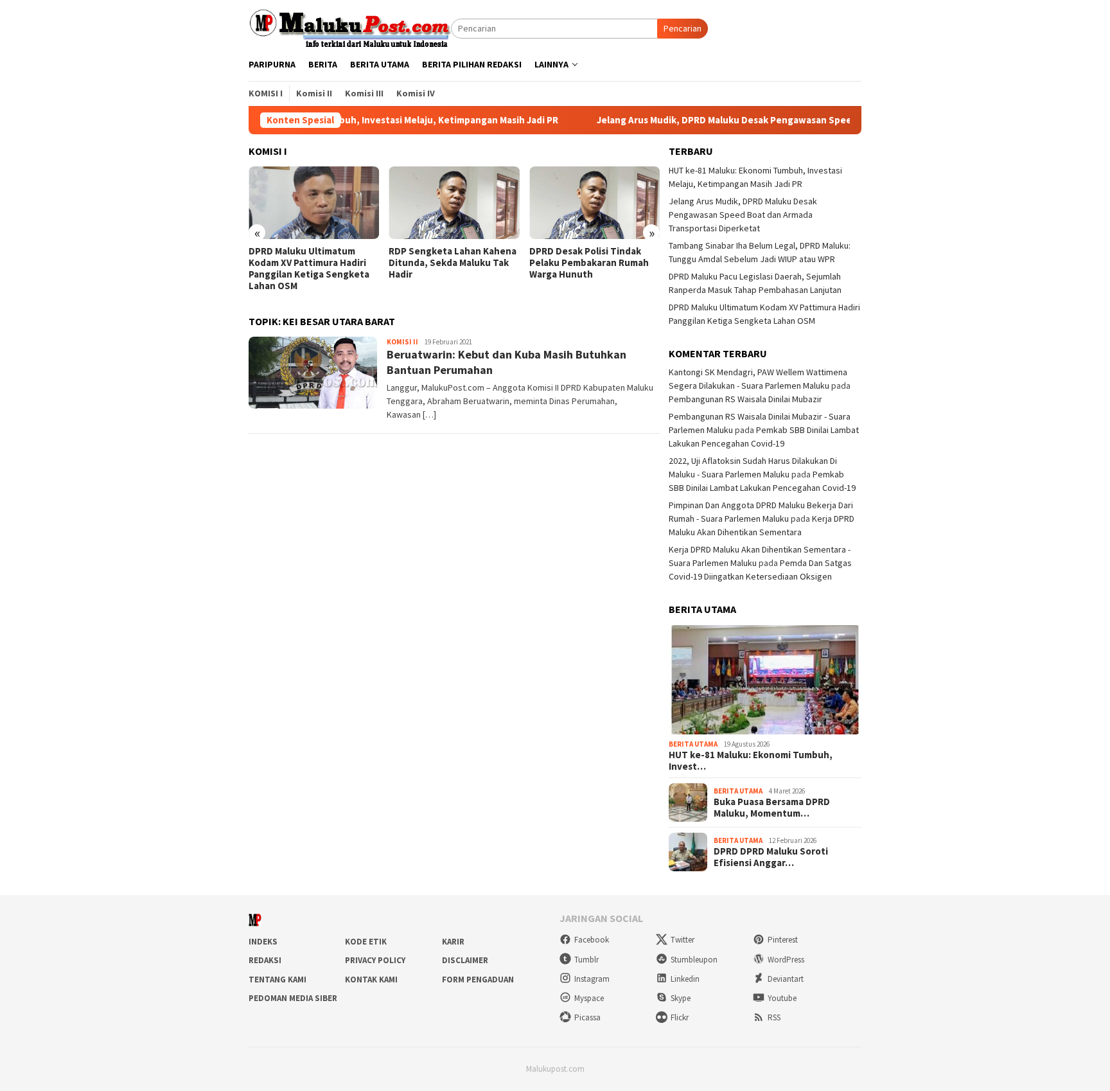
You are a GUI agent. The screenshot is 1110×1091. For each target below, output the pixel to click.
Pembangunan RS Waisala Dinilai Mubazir (745, 399)
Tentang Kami (277, 979)
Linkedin (685, 978)
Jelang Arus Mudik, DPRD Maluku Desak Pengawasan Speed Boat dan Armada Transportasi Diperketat (781, 120)
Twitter (682, 939)
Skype (681, 998)
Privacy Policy (375, 960)
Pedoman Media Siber (293, 998)
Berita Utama (693, 744)
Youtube (782, 998)
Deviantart (786, 978)
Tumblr (586, 959)
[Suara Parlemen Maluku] (350, 27)
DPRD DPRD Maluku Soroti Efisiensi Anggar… (771, 857)
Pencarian (682, 28)
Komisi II (402, 341)
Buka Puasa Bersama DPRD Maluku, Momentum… (772, 807)
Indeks (263, 941)
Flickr (680, 1017)
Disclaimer (465, 960)
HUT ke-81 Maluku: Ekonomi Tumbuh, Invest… (751, 760)
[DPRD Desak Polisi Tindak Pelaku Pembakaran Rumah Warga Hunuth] (594, 203)
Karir (453, 941)
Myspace (589, 998)
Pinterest (783, 939)
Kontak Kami (371, 979)
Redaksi (265, 960)
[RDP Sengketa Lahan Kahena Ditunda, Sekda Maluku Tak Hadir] (454, 203)
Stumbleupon (694, 959)
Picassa (587, 1017)
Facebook (591, 939)
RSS (774, 1017)
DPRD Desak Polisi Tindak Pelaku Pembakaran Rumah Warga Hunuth (589, 262)
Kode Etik (366, 941)
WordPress (786, 959)
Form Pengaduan (478, 979)
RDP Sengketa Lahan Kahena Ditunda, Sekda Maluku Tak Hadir (452, 262)
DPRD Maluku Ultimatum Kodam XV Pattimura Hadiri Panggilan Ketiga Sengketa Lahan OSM (309, 268)
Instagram (592, 978)
